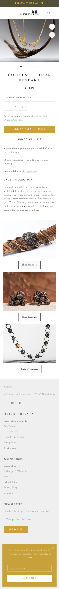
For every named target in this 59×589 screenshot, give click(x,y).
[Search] (48, 12)
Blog (6, 477)
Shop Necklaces (29, 369)
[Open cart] (54, 12)
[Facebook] (5, 403)
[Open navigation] (4, 13)
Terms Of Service (12, 466)
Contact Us (9, 493)
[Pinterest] (20, 403)
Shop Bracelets (29, 265)
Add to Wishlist (29, 139)
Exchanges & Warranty (15, 471)
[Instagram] (12, 403)
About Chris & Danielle (15, 421)
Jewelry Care (10, 448)
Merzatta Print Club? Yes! (29, 3)
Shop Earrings (29, 317)
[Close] (53, 548)
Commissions (10, 432)
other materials (28, 171)
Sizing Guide (10, 442)
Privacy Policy (10, 487)
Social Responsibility (14, 437)
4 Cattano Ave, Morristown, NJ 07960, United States (29, 394)
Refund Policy (10, 482)
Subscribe (29, 578)
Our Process (9, 426)
